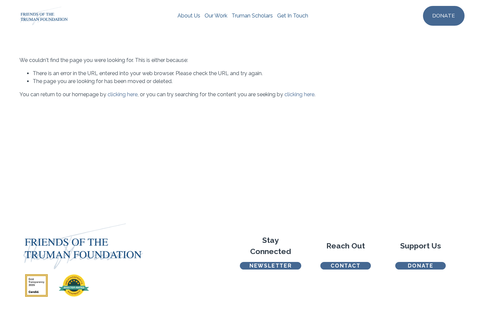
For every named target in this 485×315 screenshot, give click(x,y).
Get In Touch (292, 16)
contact (345, 266)
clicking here (123, 94)
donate (421, 266)
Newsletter (270, 266)
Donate (443, 15)
